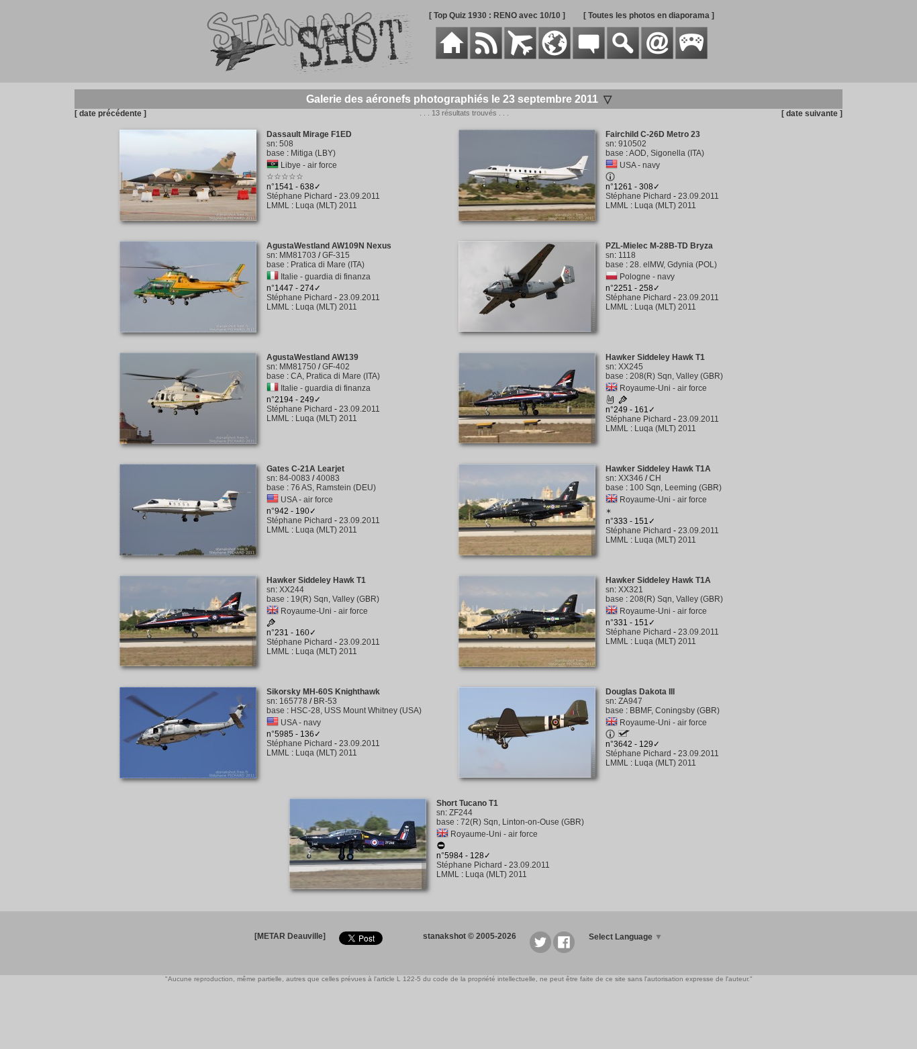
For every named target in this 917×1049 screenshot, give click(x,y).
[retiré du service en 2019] (441, 847)
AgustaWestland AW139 (312, 357)
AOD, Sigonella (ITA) (666, 153)
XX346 (630, 478)
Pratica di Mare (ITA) (328, 264)
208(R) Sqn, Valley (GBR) (676, 376)
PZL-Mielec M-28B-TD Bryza (659, 245)
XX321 (630, 589)
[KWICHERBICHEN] (624, 734)
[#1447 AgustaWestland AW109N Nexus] (193, 340)
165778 (293, 701)
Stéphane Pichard (299, 196)
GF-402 (336, 366)
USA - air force (307, 499)
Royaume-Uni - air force (663, 388)
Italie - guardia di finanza (326, 276)
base (276, 153)
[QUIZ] (691, 56)
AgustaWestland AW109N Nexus (329, 245)
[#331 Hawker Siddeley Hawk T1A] (532, 674)
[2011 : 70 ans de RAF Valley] (623, 401)
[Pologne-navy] (612, 276)
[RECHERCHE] (623, 56)
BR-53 (325, 701)
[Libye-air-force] (273, 165)
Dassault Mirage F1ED (309, 134)
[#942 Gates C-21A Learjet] (193, 562)
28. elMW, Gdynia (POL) (673, 264)
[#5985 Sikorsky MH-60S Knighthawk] (193, 785)
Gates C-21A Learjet (305, 468)
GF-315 (336, 255)
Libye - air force (309, 165)
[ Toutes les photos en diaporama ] (648, 15)
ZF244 (461, 812)
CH (655, 478)
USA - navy (640, 165)
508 (286, 143)
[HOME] (452, 56)
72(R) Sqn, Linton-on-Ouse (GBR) (522, 822)
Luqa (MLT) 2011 (326, 205)
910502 (632, 143)
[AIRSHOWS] (554, 56)
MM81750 (297, 366)
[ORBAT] (520, 56)
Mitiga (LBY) (313, 153)
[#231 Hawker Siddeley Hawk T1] (193, 673)
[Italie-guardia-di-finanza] (273, 276)
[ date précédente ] (110, 113)
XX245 (630, 366)
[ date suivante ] (811, 113)
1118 (627, 255)
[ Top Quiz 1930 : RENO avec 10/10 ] (497, 15)
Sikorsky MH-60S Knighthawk (323, 691)
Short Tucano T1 (467, 803)
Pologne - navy (647, 276)
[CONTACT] (657, 56)
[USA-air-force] (273, 499)
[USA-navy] (612, 165)
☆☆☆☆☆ (285, 176)
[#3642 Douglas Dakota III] (532, 785)
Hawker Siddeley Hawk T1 (655, 357)
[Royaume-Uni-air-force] (612, 388)
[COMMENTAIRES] (589, 56)
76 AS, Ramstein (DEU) (333, 487)
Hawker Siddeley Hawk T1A (658, 468)
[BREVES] (486, 56)
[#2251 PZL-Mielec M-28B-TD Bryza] (532, 339)
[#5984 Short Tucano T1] (362, 896)
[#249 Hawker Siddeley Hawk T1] (532, 450)
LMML (278, 205)
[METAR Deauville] (290, 936)
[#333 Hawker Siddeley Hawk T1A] (532, 562)
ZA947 (630, 701)
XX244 (291, 589)
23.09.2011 (359, 196)
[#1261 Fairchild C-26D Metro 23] (532, 228)
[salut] (610, 401)
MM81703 (297, 255)
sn (271, 143)
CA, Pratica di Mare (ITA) (335, 376)
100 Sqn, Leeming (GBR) (676, 487)
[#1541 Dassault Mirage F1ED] (193, 228)
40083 (328, 478)
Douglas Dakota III (640, 691)
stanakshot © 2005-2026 (469, 936)
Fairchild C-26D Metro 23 (653, 134)
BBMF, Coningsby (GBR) (675, 710)
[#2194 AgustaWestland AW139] (193, 451)
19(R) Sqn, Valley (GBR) (335, 599)
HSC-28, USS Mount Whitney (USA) (356, 710)
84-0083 (294, 478)
